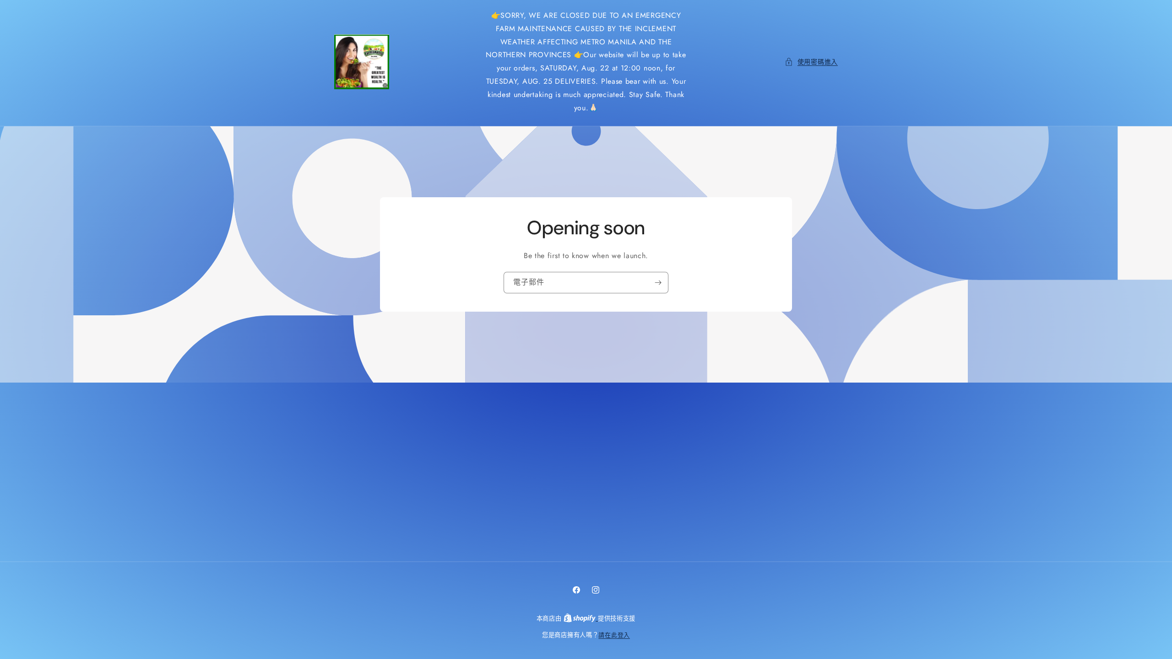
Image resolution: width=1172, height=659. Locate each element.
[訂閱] (658, 282)
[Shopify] (581, 618)
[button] (811, 62)
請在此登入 (614, 635)
